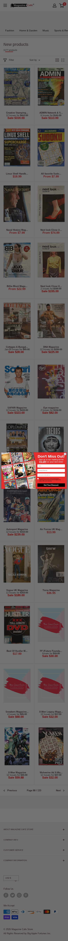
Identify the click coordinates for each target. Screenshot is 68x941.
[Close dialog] (65, 454)
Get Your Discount (51, 485)
